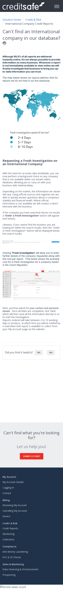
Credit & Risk (33, 19)
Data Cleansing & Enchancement (20, 569)
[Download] (25, 300)
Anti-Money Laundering (15, 551)
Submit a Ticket (31, 456)
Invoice (6, 516)
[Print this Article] (4, 43)
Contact (7, 493)
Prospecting (9, 574)
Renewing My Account (15, 505)
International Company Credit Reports (29, 24)
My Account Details (13, 482)
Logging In (8, 487)
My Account (9, 476)
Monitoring (8, 533)
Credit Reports (10, 528)
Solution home (12, 19)
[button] (56, 6)
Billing (6, 500)
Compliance (9, 546)
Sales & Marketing (13, 564)
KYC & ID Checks (12, 557)
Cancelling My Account (15, 510)
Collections (8, 539)
